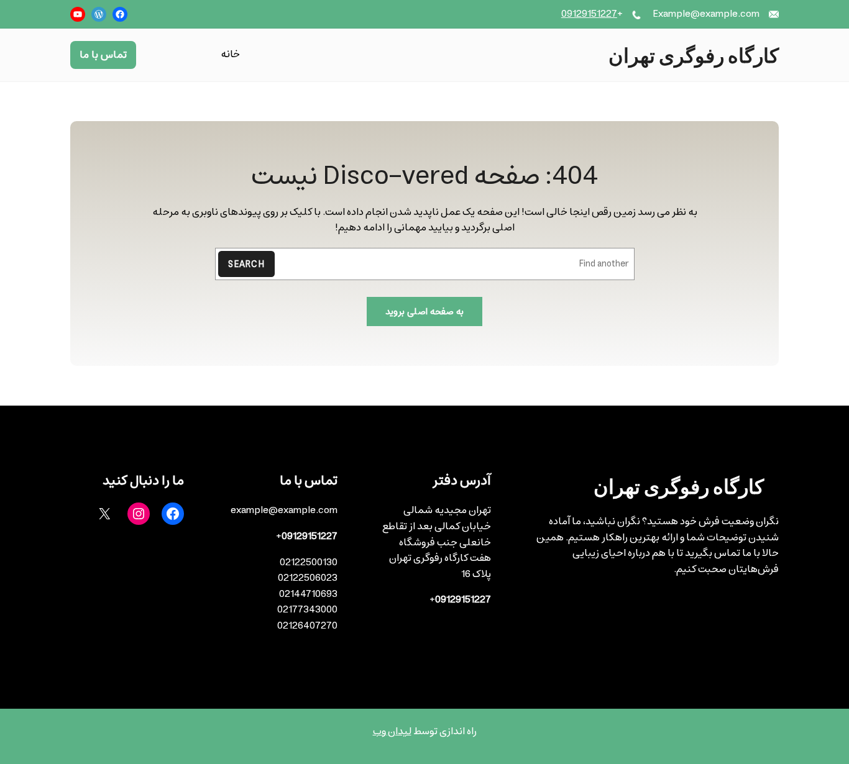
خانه (230, 55)
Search (246, 264)
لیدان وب (392, 731)
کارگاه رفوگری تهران (693, 54)
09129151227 (589, 13)
